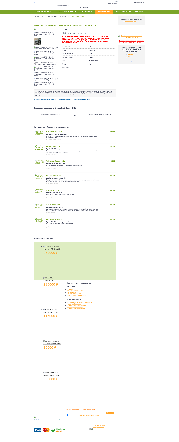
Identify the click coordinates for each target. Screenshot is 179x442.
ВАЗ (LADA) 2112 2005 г (54, 132)
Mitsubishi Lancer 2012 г (55, 219)
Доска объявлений (123, 12)
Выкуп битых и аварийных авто (76, 305)
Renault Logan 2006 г (53, 146)
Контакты (139, 12)
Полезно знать (123, 427)
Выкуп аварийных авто (126, 431)
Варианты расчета (125, 425)
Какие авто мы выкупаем (66, 12)
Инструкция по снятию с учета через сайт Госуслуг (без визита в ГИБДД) (131, 42)
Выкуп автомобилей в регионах (129, 429)
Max (128, 56)
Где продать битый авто (74, 304)
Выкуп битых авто (43, 12)
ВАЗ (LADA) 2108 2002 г (54, 176)
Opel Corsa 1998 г (52, 190)
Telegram (130, 54)
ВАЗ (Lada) (63, 16)
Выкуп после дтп (72, 289)
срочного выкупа (130, 21)
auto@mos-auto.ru (98, 427)
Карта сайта (123, 437)
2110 (68, 16)
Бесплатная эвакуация (74, 294)
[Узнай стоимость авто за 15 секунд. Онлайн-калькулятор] (131, 37)
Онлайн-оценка (104, 12)
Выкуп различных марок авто (76, 308)
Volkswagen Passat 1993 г (55, 161)
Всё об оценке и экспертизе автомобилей (79, 302)
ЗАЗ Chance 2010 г (53, 205)
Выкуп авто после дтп (126, 433)
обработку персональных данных (89, 415)
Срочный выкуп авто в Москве (76, 295)
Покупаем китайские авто (75, 291)
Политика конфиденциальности (129, 435)
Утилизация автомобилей (75, 307)
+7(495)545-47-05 (68, 422)
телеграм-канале (83, 99)
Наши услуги (87, 12)
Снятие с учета (71, 292)
